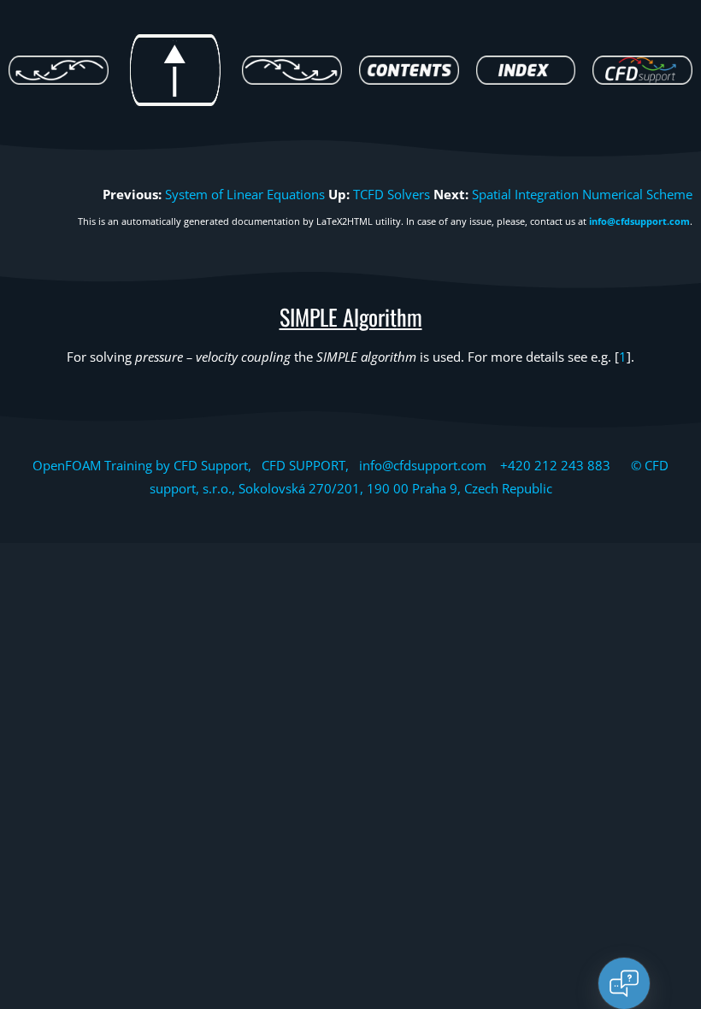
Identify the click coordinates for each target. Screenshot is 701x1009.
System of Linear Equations (245, 194)
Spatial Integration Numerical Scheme (582, 194)
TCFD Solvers (391, 194)
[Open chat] (624, 983)
